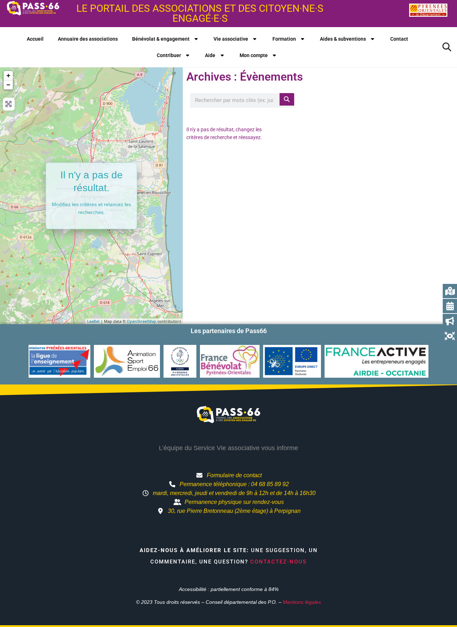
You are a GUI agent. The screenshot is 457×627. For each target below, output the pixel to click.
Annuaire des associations (88, 39)
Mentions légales (302, 602)
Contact (399, 39)
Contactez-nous (278, 562)
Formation (284, 39)
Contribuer (169, 55)
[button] (447, 47)
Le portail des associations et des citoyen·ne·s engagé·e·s (199, 13)
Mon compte (254, 55)
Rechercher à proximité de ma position (377, 100)
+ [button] (8, 75)
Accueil (35, 39)
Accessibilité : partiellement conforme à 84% (228, 589)
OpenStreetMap (141, 321)
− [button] (8, 84)
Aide (210, 55)
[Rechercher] (287, 99)
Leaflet (93, 321)
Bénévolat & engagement (161, 39)
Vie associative (231, 39)
